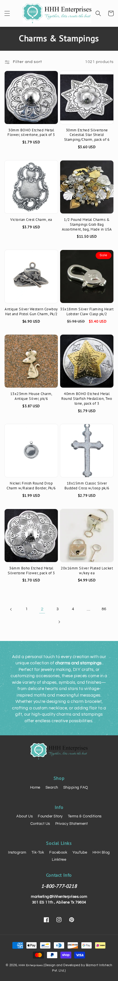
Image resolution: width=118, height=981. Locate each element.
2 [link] (42, 609)
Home (35, 787)
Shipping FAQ (75, 787)
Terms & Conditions (85, 816)
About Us (24, 816)
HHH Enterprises (31, 965)
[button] (7, 13)
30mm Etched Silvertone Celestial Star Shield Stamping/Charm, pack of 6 (87, 135)
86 (104, 609)
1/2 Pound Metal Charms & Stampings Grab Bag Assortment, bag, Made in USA (87, 224)
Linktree (59, 860)
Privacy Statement (71, 824)
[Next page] (59, 622)
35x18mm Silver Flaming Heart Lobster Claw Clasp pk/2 (86, 311)
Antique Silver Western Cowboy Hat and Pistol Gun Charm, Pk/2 (31, 311)
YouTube (79, 852)
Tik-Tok (38, 852)
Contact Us (40, 824)
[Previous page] (11, 609)
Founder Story (50, 816)
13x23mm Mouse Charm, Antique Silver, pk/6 (31, 396)
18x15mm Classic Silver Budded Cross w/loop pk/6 (86, 485)
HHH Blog (101, 852)
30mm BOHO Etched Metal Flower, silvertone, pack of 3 (31, 132)
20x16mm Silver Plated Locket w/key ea (87, 570)
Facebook (58, 852)
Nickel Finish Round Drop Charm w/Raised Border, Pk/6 (31, 485)
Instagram (17, 852)
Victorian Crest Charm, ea (31, 219)
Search (52, 787)
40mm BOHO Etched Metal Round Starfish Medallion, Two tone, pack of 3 (86, 399)
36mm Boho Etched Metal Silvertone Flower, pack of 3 (31, 570)
